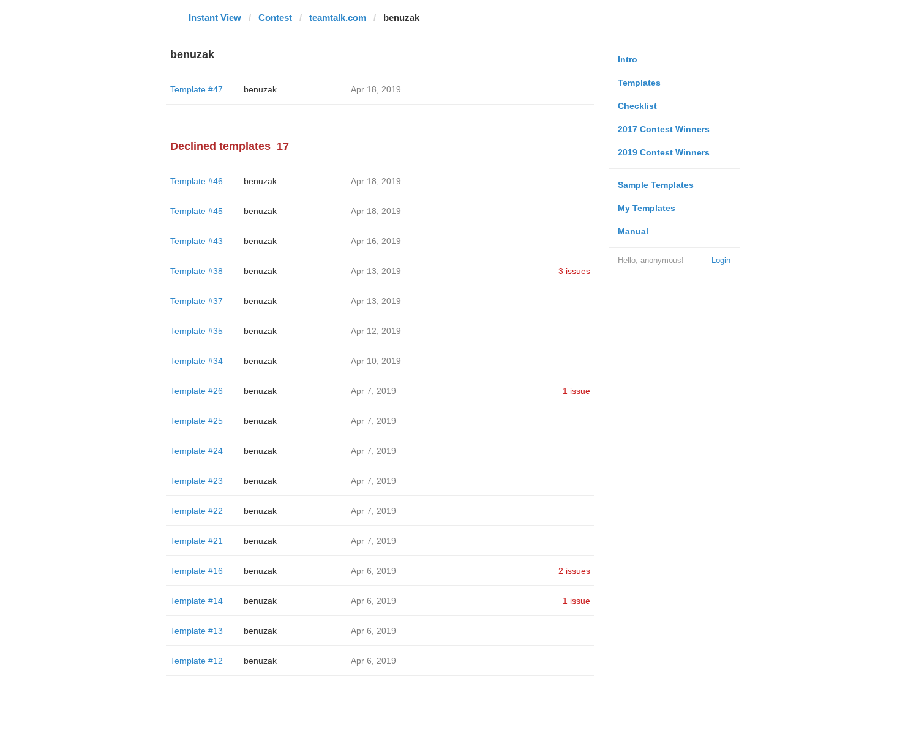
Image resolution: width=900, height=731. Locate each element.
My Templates (646, 208)
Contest (275, 17)
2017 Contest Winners (664, 129)
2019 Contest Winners (664, 152)
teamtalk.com (337, 17)
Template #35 (196, 331)
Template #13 (196, 631)
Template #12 (196, 661)
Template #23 (196, 481)
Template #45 (196, 211)
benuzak (260, 89)
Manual (633, 231)
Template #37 (196, 301)
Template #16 (196, 571)
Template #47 (196, 89)
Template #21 (196, 541)
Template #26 (196, 391)
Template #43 (196, 241)
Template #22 (196, 511)
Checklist (637, 106)
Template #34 (196, 361)
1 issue (576, 391)
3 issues (574, 271)
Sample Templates (656, 185)
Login (720, 260)
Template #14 (196, 601)
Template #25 (196, 421)
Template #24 (196, 451)
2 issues (574, 571)
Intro (627, 59)
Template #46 (196, 181)
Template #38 (196, 271)
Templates (639, 82)
